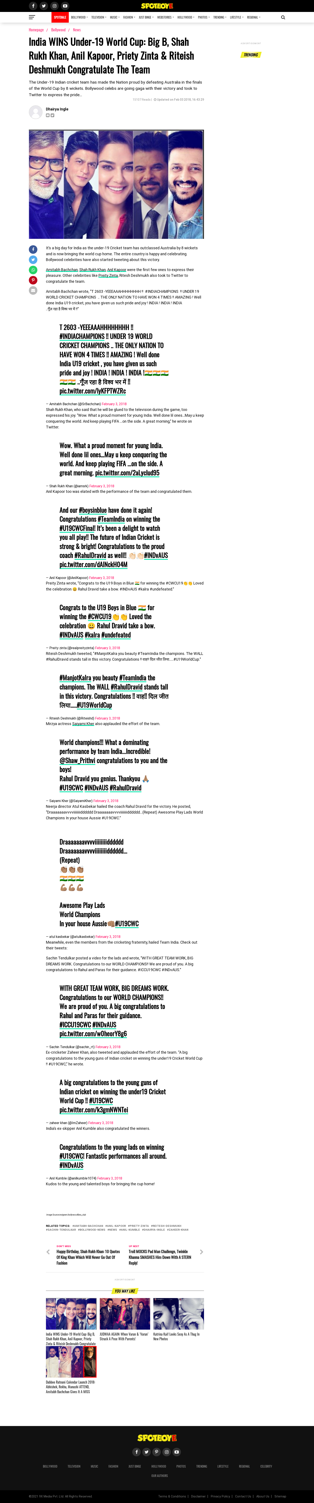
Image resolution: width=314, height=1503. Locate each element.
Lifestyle (235, 17)
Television (97, 17)
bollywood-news (92, 1230)
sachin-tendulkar (62, 1230)
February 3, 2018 (114, 404)
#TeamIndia (111, 519)
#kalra (92, 634)
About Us (262, 1496)
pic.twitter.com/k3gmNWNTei (94, 1109)
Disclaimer (198, 1496)
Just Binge (145, 17)
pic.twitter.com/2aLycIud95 (127, 472)
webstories (164, 17)
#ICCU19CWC (75, 1024)
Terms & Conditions (172, 1496)
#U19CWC (71, 787)
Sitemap (280, 1496)
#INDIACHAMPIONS (82, 336)
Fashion (128, 17)
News (77, 29)
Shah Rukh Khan (92, 270)
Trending (218, 17)
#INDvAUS (156, 555)
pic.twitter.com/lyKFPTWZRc (93, 390)
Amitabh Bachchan (62, 270)
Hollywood (185, 17)
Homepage (36, 29)
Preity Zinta (108, 275)
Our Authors (159, 1475)
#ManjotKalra (75, 677)
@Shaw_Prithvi (77, 760)
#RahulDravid (90, 555)
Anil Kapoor (116, 270)
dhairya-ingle (154, 1230)
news (113, 1230)
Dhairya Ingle (57, 109)
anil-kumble (130, 1230)
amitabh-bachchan (88, 1226)
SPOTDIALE (60, 17)
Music (113, 17)
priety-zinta (139, 1226)
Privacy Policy (220, 1496)
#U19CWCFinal (77, 528)
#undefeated (116, 634)
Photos (202, 17)
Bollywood (78, 17)
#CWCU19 (100, 616)
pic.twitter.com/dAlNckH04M (94, 564)
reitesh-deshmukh (167, 1226)
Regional (252, 17)
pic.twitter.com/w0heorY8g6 (93, 1033)
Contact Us (243, 1496)
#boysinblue (93, 510)
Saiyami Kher (83, 724)
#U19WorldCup (94, 704)
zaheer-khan (178, 1230)
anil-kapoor (116, 1226)
